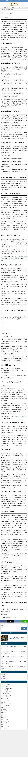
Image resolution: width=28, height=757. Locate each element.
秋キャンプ (4, 722)
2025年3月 (3, 678)
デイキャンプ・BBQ (6, 703)
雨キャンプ (4, 728)
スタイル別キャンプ (6, 696)
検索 (2, 625)
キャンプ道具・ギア (12, 7)
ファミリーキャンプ (6, 705)
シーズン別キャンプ (20, 7)
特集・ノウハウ (5, 721)
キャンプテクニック (6, 686)
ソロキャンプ (4, 698)
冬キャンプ (4, 707)
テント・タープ (5, 700)
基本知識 (3, 709)
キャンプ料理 (4, 689)
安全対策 (3, 712)
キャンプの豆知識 (5, 684)
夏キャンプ (4, 710)
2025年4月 (3, 676)
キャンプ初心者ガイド (4, 7)
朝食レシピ (4, 717)
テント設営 (4, 702)
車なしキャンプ (5, 726)
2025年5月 (3, 674)
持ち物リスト (4, 716)
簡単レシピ (4, 724)
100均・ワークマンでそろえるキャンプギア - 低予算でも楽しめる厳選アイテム (17, 638)
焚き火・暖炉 (4, 719)
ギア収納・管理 (5, 693)
